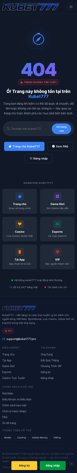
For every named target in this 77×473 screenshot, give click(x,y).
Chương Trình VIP (51, 366)
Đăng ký (46, 372)
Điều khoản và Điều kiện (16, 399)
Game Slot (8, 366)
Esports (6, 372)
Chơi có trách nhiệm (14, 411)
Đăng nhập (40, 158)
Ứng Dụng (47, 354)
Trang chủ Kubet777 (26, 146)
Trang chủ (8, 354)
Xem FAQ (62, 146)
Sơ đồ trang (9, 423)
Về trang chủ (61, 128)
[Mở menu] (71, 7)
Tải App (6, 360)
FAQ (4, 417)
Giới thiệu (7, 393)
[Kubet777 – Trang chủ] (30, 6)
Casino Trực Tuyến (13, 378)
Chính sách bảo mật (14, 405)
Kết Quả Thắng (50, 360)
